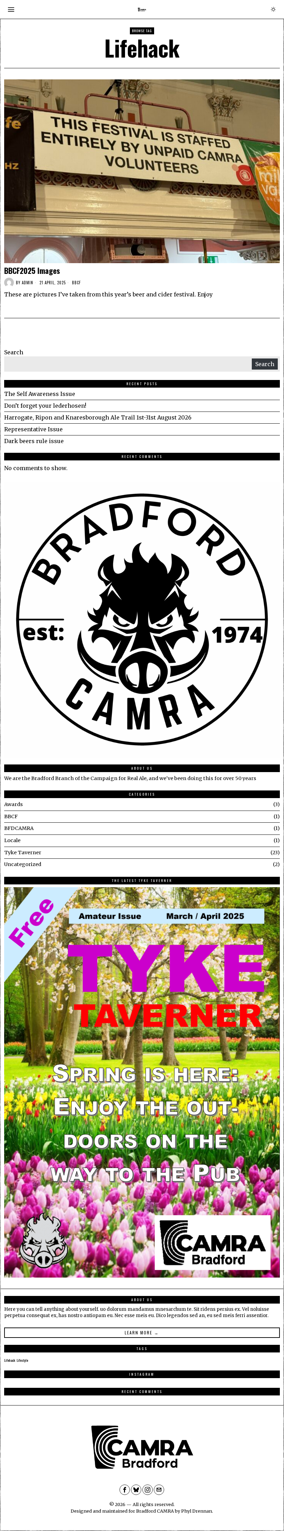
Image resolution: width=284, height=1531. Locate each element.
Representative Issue (33, 429)
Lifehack (9, 1360)
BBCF (76, 282)
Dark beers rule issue (34, 441)
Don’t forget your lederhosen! (45, 405)
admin (27, 282)
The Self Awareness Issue (39, 393)
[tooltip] (124, 1490)
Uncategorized (22, 864)
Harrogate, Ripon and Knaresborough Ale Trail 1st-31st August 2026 (98, 417)
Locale (12, 840)
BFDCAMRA (19, 828)
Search (13, 352)
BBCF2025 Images (32, 270)
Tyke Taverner (22, 852)
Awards (13, 804)
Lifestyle (22, 1360)
